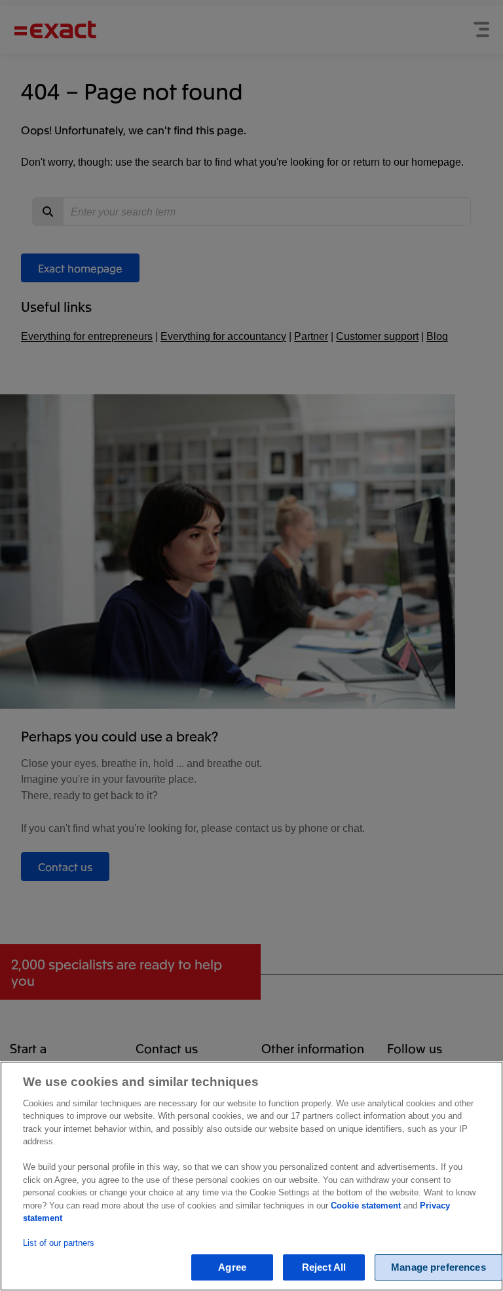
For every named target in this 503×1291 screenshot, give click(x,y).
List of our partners (58, 1243)
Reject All (324, 1267)
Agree (232, 1267)
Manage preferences (438, 1267)
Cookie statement (366, 1205)
